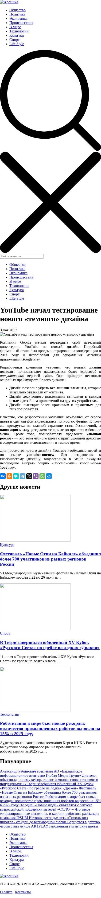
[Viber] (36, 476)
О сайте (6, 892)
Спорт (14, 40)
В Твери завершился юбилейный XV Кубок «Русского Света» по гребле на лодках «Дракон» (50, 645)
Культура (16, 35)
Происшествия (21, 23)
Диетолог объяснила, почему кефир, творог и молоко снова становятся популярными (49, 779)
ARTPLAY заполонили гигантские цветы (64, 826)
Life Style (16, 44)
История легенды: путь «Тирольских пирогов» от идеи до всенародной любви (44, 820)
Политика (17, 14)
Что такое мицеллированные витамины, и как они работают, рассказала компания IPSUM (49, 813)
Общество (17, 10)
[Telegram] (22, 476)
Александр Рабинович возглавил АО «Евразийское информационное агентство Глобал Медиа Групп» (41, 773)
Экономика (18, 18)
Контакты (23, 892)
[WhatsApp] (42, 476)
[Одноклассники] (9, 476)
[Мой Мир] (49, 476)
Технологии (19, 31)
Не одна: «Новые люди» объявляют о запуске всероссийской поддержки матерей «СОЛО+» (46, 807)
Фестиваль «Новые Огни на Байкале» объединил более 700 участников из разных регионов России (50, 559)
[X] (29, 476)
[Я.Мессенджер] (16, 476)
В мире (15, 27)
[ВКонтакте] (3, 476)
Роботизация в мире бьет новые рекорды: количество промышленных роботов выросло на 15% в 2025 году (50, 728)
